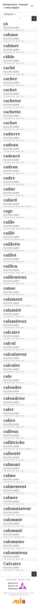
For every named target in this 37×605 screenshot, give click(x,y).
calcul (9, 343)
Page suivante (34, 18)
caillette (11, 244)
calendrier (14, 398)
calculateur (15, 354)
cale (7, 376)
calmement (14, 486)
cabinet (11, 45)
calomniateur (17, 508)
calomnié (12, 530)
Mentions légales (11, 579)
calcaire (11, 332)
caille (9, 222)
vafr (19, 30)
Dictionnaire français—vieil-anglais (15, 6)
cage (8, 211)
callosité (12, 453)
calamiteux (15, 321)
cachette (12, 111)
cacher (10, 78)
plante (29, 305)
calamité (12, 310)
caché (9, 67)
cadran (10, 166)
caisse (9, 288)
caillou (10, 266)
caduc (9, 189)
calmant (11, 464)
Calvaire (12, 563)
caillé (9, 233)
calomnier (13, 541)
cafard (10, 200)
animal (29, 206)
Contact (28, 579)
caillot (9, 255)
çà (5, 23)
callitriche (14, 442)
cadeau (10, 144)
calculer (11, 365)
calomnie (12, 519)
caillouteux (15, 277)
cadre (9, 178)
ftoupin (18, 239)
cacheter (12, 100)
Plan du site (21, 579)
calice (9, 420)
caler (8, 409)
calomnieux (15, 552)
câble (8, 56)
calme (9, 475)
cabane (10, 34)
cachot (10, 122)
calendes (12, 387)
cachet (10, 89)
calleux (10, 431)
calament (13, 299)
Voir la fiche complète (11, 27)
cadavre (11, 133)
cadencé (11, 156)
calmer (10, 497)
